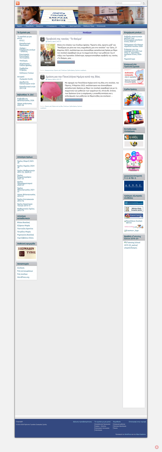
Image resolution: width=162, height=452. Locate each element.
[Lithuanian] (18, 117)
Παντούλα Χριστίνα (25, 229)
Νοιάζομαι (64, 70)
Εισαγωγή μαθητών (119, 424)
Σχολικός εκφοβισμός (80, 70)
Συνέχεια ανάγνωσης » (66, 62)
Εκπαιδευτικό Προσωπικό (25, 44)
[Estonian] (26, 114)
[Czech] (33, 112)
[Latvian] (33, 116)
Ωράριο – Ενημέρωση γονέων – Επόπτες (27, 49)
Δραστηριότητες (75, 26)
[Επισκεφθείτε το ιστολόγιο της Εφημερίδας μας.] (26, 253)
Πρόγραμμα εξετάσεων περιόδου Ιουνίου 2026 (133, 45)
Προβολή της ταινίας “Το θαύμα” (64, 38)
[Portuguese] (26, 117)
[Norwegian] (21, 117)
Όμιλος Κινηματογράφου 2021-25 (24, 177)
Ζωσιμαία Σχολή (26, 79)
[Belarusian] (21, 112)
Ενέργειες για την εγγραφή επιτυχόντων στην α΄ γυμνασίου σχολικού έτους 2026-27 (133, 52)
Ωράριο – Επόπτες (100, 426)
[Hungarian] (23, 116)
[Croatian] (30, 112)
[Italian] (30, 116)
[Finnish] (28, 114)
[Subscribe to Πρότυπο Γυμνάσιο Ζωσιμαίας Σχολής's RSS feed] (18, 3)
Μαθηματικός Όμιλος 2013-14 (25, 209)
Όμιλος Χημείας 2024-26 (26, 166)
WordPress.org (23, 277)
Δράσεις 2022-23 (56, 41)
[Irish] (28, 116)
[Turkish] (28, 119)
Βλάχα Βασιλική (23, 222)
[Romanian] (28, 117)
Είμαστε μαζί (57, 70)
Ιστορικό (20, 77)
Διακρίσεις (39, 26)
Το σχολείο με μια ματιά (24, 37)
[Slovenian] (21, 119)
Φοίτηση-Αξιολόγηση (120, 426)
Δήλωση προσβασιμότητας (82, 422)
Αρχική (19, 26)
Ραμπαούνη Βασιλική (25, 235)
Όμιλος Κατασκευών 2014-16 (25, 200)
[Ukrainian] (30, 119)
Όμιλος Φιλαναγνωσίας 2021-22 (26, 189)
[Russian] (30, 117)
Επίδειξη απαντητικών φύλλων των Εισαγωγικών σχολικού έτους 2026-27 (133, 39)
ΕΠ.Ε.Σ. (22, 40)
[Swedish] (26, 119)
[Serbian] (33, 117)
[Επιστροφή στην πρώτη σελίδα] (81, 15)
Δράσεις (50, 41)
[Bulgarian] (26, 112)
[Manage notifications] (157, 447)
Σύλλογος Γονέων (27, 73)
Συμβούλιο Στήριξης (24, 69)
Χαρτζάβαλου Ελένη (25, 238)
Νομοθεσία (30, 26)
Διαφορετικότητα (49, 70)
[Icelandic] (26, 116)
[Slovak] (18, 119)
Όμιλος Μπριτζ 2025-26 (25, 162)
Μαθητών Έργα (88, 26)
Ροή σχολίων (22, 274)
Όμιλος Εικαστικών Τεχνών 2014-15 (25, 205)
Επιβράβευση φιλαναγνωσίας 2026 (25, 99)
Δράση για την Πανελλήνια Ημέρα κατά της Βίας (73, 76)
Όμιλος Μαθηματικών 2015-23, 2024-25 (26, 171)
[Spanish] (23, 119)
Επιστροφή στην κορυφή (137, 422)
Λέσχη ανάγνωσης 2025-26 (24, 104)
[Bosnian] (23, 112)
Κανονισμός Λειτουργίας (102, 428)
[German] (18, 116)
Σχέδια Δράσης (71, 70)
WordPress (128, 434)
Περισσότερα (129, 59)
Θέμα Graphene (141, 434)
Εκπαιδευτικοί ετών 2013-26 (27, 87)
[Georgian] (33, 114)
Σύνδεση (20, 268)
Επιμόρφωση (52, 26)
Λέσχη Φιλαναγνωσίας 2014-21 (26, 195)
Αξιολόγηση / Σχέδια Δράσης (26, 64)
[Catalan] (28, 112)
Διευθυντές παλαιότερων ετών (27, 83)
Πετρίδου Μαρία (24, 232)
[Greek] (21, 116)
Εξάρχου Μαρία (23, 225)
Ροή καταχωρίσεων (25, 271)
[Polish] (23, 117)
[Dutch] (21, 114)
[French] (30, 114)
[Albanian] (18, 112)
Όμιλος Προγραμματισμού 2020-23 (24, 183)
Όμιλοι (63, 26)
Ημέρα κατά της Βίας (57, 106)
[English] (23, 114)
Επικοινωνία (101, 26)
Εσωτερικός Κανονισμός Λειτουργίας (24, 56)
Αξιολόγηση (98, 430)
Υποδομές (24, 61)
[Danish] (18, 114)
